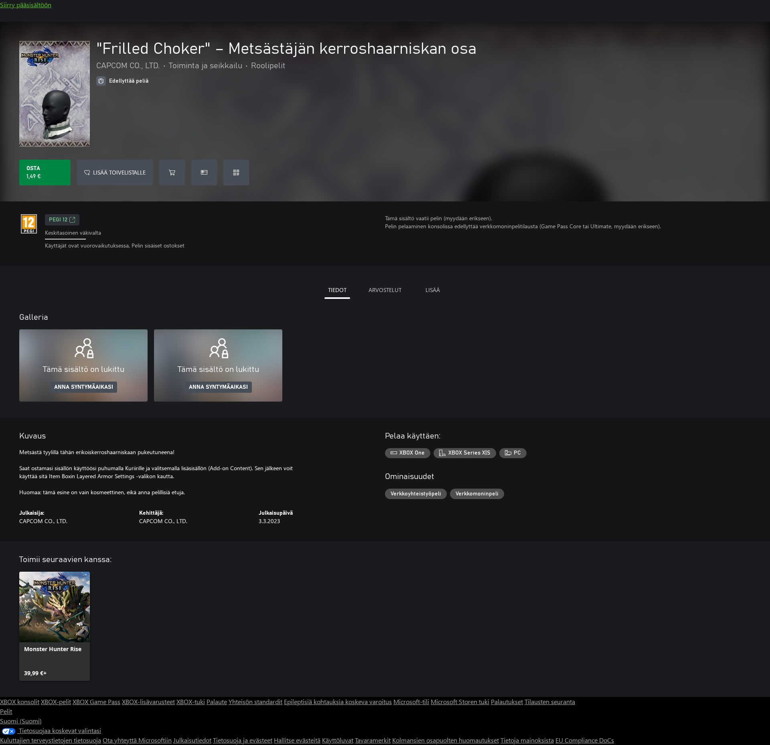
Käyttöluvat (337, 740)
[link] (54, 626)
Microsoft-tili (411, 701)
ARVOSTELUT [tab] (385, 290)
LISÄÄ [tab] (433, 290)
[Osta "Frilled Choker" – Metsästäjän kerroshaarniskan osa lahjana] (204, 172)
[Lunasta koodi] (236, 172)
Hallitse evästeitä (297, 740)
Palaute (217, 701)
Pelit (6, 711)
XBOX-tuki (190, 701)
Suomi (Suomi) (21, 721)
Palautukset (507, 701)
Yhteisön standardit (255, 701)
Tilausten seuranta (550, 701)
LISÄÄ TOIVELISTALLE (119, 172)
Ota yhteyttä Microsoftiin (137, 740)
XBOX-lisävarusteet (148, 701)
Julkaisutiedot (192, 740)
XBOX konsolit (19, 701)
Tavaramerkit (373, 740)
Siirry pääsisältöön (25, 4)
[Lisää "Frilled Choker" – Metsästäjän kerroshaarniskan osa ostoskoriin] (172, 172)
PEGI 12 (58, 220)
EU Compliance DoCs (584, 740)
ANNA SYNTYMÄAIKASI (83, 387)
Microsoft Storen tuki (460, 701)
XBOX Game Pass (96, 701)
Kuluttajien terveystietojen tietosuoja (50, 740)
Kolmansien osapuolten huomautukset (445, 740)
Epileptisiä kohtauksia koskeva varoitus (338, 701)
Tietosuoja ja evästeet (242, 740)
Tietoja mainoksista (527, 740)
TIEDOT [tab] (337, 290)
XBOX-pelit (56, 701)
